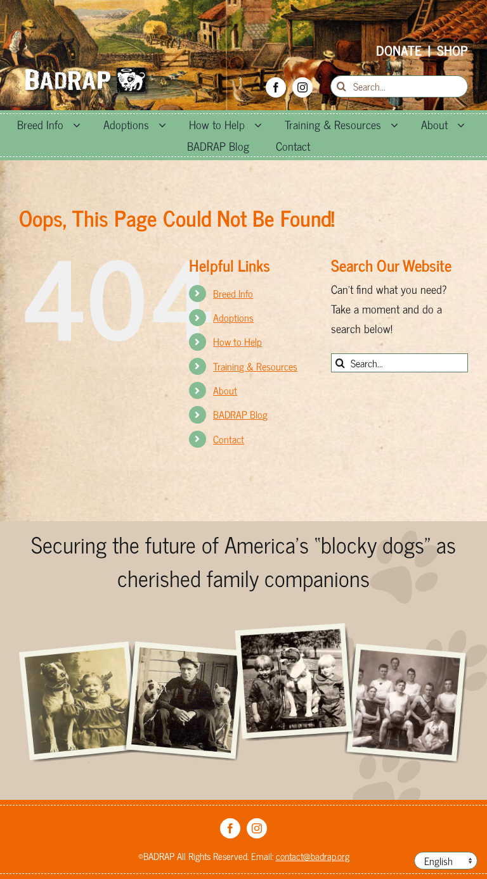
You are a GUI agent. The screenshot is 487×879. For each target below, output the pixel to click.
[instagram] (302, 87)
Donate (399, 50)
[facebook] (276, 87)
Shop (452, 50)
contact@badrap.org (312, 856)
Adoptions (233, 317)
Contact (228, 439)
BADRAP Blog (240, 414)
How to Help (237, 341)
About (225, 390)
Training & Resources (255, 366)
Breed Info (233, 293)
